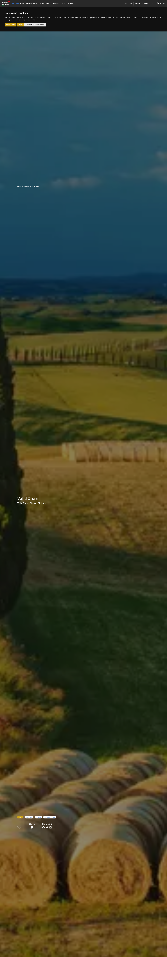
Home (19, 186)
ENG (130, 3)
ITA (126, 3)
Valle (20, 817)
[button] (76, 3)
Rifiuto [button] (20, 25)
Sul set (42, 3)
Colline (38, 817)
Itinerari (55, 3)
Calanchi (29, 817)
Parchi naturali (49, 817)
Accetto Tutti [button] (10, 25)
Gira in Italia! (140, 3)
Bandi (62, 3)
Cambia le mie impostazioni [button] (35, 25)
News (48, 3)
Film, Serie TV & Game (28, 3)
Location (15, 3)
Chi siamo (70, 3)
